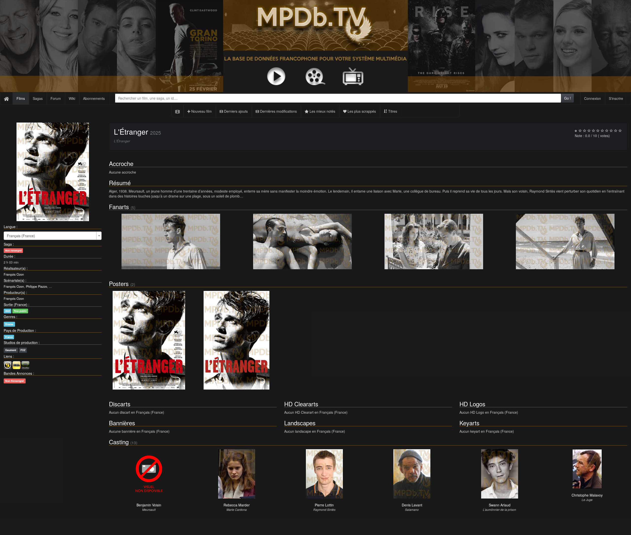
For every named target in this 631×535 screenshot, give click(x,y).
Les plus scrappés (361, 111)
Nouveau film (201, 111)
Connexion (592, 98)
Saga (8, 244)
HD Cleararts (301, 403)
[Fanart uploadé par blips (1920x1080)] (171, 241)
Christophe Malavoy (587, 495)
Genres (9, 316)
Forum (56, 98)
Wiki (72, 98)
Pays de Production (19, 330)
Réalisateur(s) (15, 268)
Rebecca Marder (237, 504)
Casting (119, 441)
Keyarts (469, 422)
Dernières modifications (278, 111)
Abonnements (94, 98)
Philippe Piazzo (36, 286)
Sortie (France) (15, 304)
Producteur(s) (14, 292)
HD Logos (472, 403)
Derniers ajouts (235, 111)
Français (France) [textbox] (21, 235)
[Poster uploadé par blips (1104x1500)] (149, 340)
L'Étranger (131, 131)
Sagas (38, 98)
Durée (8, 256)
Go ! (567, 98)
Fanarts (119, 206)
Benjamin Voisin (149, 504)
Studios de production (21, 342)
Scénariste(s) (14, 280)
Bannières (122, 422)
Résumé (120, 182)
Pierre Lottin (324, 504)
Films (21, 98)
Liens (8, 356)
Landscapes (300, 422)
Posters (119, 283)
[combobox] (338, 98)
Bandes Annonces (18, 373)
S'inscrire (616, 98)
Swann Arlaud (499, 504)
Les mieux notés (322, 111)
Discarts (119, 403)
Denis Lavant (412, 504)
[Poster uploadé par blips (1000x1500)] (237, 340)
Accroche (121, 163)
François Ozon (14, 274)
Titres (392, 111)
